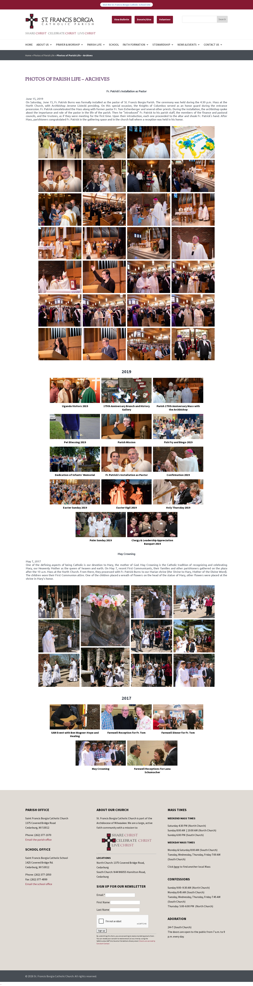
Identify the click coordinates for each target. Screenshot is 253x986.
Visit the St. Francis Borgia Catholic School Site (126, 4)
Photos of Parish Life (44, 55)
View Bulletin (121, 19)
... (1, 983)
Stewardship (161, 44)
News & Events (187, 44)
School (114, 44)
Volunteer (165, 19)
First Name (103, 902)
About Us (42, 44)
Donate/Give (144, 19)
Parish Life (94, 44)
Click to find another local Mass (189, 866)
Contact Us (211, 44)
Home (29, 44)
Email (101, 895)
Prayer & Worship (68, 44)
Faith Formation (134, 44)
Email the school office (38, 884)
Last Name (103, 909)
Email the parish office (38, 839)
